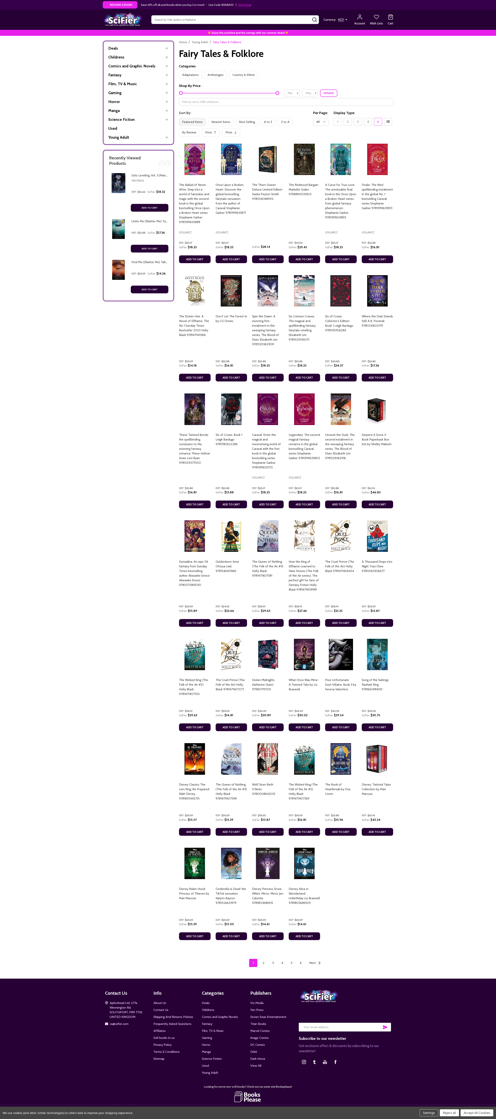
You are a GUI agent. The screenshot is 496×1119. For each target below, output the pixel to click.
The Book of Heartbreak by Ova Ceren (337, 789)
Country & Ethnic (243, 75)
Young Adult (118, 137)
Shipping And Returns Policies (173, 1017)
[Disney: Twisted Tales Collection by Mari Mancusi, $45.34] (377, 759)
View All (256, 1065)
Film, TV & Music (122, 84)
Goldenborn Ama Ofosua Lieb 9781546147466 (227, 566)
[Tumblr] (314, 1061)
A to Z (268, 122)
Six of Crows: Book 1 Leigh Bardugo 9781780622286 (229, 439)
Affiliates (159, 1031)
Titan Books (258, 1024)
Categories (187, 66)
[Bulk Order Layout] (388, 122)
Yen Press (138, 180)
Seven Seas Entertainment (268, 1017)
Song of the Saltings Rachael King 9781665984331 (375, 684)
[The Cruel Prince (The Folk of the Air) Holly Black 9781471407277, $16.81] (231, 654)
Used (112, 128)
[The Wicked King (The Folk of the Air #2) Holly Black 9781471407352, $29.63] (195, 654)
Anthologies (216, 75)
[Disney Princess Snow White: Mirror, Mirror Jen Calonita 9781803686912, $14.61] (268, 863)
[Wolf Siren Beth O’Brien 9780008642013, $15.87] (268, 759)
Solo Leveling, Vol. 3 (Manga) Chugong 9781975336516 (167, 175)
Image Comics (259, 1038)
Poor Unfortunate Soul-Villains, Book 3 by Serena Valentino (340, 684)
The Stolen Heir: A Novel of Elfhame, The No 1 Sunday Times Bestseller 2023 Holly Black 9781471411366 (194, 325)
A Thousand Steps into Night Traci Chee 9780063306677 (377, 566)
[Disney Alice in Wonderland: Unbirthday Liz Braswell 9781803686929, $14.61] (304, 863)
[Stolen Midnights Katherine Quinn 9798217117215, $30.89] (268, 654)
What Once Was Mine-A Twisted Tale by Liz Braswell (304, 684)
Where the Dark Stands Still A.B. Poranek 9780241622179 (377, 320)
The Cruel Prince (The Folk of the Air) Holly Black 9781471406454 (339, 566)
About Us (159, 1003)
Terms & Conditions (166, 1052)
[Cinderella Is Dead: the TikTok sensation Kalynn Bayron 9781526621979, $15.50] (231, 863)
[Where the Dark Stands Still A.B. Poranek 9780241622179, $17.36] (377, 291)
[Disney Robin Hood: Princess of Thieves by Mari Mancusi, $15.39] (195, 863)
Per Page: (320, 113)
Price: (212, 134)
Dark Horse (257, 1059)
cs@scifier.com (119, 1024)
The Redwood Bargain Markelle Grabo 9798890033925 (303, 189)
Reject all (449, 1113)
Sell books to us (164, 1038)
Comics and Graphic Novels (131, 66)
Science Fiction (121, 119)
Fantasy (114, 75)
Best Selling (247, 122)
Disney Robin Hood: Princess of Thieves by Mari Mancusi (194, 893)
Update (329, 93)
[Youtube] (325, 1061)
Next (168, 163)
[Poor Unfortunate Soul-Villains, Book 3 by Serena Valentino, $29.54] (341, 654)
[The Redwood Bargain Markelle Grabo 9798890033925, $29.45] (304, 159)
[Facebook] (335, 1061)
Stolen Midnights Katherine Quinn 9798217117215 (263, 684)
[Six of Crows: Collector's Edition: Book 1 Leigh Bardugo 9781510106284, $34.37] (341, 291)
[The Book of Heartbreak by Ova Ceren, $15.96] (341, 759)
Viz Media (257, 1003)
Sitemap (158, 1059)
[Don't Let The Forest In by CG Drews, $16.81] (231, 291)
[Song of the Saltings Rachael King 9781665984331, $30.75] (377, 654)
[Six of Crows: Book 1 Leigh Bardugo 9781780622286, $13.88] (231, 409)
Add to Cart (150, 207)
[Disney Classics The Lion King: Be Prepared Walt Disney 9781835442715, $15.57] (195, 759)
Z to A (285, 122)
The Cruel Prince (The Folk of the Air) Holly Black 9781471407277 (230, 684)
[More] (166, 48)
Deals (113, 48)
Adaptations (190, 75)
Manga (114, 110)
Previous (162, 163)
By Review (189, 132)
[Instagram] (304, 1061)
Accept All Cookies (477, 1113)
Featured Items (192, 122)
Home (183, 42)
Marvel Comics (260, 1031)
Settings (429, 1113)
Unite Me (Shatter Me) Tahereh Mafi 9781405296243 (167, 221)
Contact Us (160, 1010)
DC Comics (257, 1045)
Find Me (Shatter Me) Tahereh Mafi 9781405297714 (166, 262)
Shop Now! (244, 5)
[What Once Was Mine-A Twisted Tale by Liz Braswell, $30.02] (304, 654)
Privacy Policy (162, 1045)
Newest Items (220, 122)
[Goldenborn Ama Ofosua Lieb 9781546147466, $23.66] (231, 536)
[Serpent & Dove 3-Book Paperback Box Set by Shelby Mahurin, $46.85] (377, 409)
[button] (248, 1097)
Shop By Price (190, 86)
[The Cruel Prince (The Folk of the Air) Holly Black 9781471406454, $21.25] (341, 536)
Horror (114, 101)
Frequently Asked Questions (172, 1024)
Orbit (253, 1052)
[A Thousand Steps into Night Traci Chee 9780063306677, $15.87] (377, 536)
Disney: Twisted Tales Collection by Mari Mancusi (376, 789)
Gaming (114, 92)
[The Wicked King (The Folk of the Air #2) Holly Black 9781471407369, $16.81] (304, 759)
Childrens (116, 57)
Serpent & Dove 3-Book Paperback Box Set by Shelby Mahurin (377, 439)
